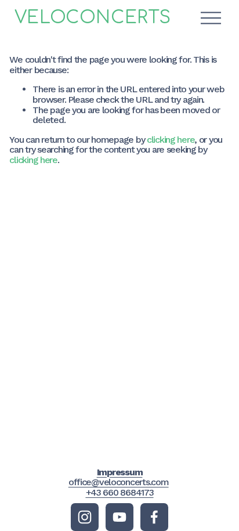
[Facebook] (154, 517)
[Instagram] (85, 517)
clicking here (170, 139)
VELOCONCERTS (93, 17)
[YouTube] (119, 517)
